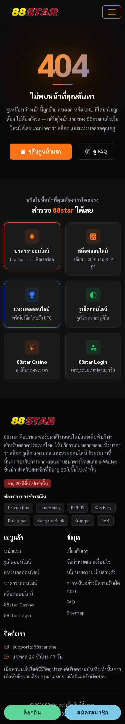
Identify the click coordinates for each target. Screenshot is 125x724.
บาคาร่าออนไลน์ (20, 583)
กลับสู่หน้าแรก (44, 151)
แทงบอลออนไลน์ (21, 572)
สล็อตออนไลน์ (18, 594)
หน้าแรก (12, 551)
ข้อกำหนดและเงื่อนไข (89, 562)
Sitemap (76, 612)
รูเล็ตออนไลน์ (17, 562)
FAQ (71, 602)
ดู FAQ (100, 151)
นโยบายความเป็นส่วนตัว (91, 572)
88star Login (17, 615)
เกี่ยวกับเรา (77, 551)
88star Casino (19, 604)
